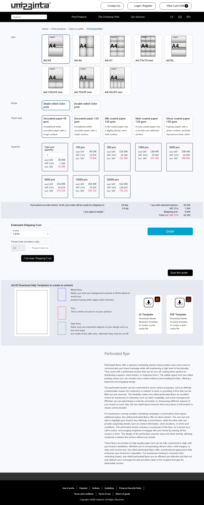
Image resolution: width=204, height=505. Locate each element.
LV (171, 16)
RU (188, 16)
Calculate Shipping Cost (37, 258)
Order (170, 231)
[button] (56, 49)
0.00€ (175, 6)
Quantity (15, 146)
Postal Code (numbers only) (25, 241)
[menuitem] (79, 17)
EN (180, 16)
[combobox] (31, 234)
